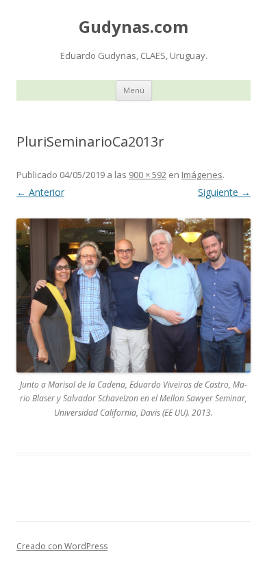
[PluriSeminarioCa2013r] (133, 295)
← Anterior (40, 192)
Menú (133, 90)
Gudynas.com (133, 27)
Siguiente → (224, 192)
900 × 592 (147, 174)
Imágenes (201, 174)
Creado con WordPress (61, 546)
